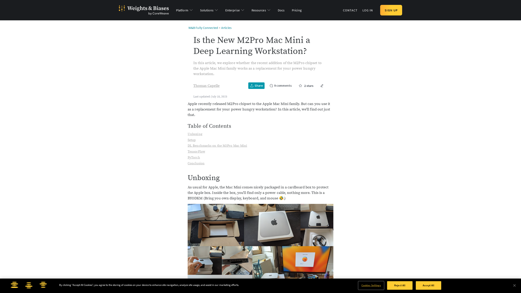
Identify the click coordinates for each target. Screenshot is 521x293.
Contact (350, 10)
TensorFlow (196, 152)
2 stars (308, 86)
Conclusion (196, 163)
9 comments (283, 85)
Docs (281, 10)
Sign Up (391, 10)
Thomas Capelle (206, 85)
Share (259, 85)
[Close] (514, 285)
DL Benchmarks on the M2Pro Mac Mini (217, 146)
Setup (192, 140)
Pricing (297, 10)
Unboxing (195, 134)
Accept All (428, 285)
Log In (367, 10)
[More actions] (322, 85)
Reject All (399, 285)
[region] (260, 286)
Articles (226, 28)
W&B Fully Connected (203, 28)
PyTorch (194, 157)
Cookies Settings (371, 285)
